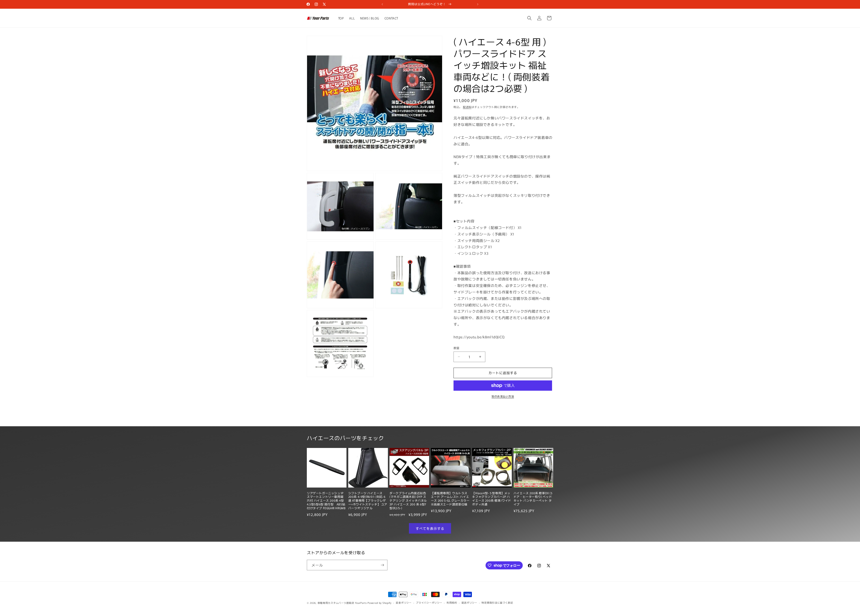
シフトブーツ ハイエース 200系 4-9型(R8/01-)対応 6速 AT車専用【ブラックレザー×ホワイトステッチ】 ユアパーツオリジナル (367, 500)
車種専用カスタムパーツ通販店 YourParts (342, 603)
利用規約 (452, 602)
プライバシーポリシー (429, 602)
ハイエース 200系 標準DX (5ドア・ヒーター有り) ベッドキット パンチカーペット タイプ (533, 499)
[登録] (382, 565)
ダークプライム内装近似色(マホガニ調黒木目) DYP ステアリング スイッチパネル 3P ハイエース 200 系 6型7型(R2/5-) (408, 500)
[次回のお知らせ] (478, 4)
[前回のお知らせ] (382, 4)
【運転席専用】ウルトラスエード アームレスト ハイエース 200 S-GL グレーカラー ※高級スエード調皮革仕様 (450, 499)
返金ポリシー (403, 602)
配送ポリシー (469, 602)
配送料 (467, 107)
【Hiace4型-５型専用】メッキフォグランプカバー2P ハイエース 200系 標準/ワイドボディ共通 (491, 499)
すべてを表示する (430, 528)
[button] (529, 18)
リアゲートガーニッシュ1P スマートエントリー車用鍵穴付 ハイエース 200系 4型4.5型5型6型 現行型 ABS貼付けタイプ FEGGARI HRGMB (326, 500)
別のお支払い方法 (503, 396)
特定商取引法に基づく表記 (497, 602)
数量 (457, 348)
